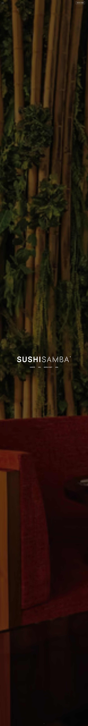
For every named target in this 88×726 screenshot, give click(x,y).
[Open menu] (3, 3)
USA (39, 367)
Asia (56, 367)
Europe (32, 367)
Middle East (48, 367)
